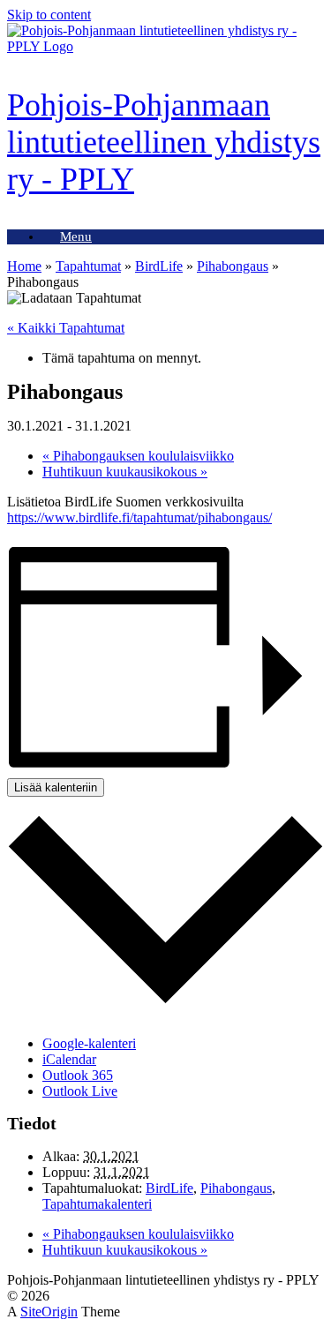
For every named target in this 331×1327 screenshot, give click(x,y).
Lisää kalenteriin (55, 787)
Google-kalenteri (89, 1043)
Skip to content (49, 14)
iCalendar (69, 1059)
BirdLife (159, 266)
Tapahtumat (88, 266)
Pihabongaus (232, 266)
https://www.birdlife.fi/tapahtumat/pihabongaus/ (139, 517)
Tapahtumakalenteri (97, 1203)
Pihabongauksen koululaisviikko (138, 455)
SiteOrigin (49, 1311)
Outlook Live (79, 1090)
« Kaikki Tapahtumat (65, 327)
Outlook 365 (77, 1075)
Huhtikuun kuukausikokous (124, 471)
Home (24, 266)
